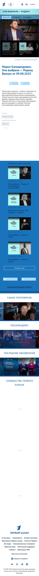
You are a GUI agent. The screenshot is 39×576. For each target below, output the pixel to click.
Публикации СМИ (23, 550)
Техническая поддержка (26, 547)
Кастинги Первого (30, 541)
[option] (9, 47)
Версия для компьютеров (19, 554)
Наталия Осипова (7, 116)
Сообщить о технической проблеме (26, 59)
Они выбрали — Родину (16, 11)
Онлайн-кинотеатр (30, 538)
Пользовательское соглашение (24, 544)
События (12, 550)
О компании (6, 538)
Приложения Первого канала (12, 541)
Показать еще (19, 268)
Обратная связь (10, 547)
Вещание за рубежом (21, 559)
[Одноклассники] (25, 83)
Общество (5, 124)
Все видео (7, 544)
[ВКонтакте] (13, 83)
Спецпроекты (17, 538)
